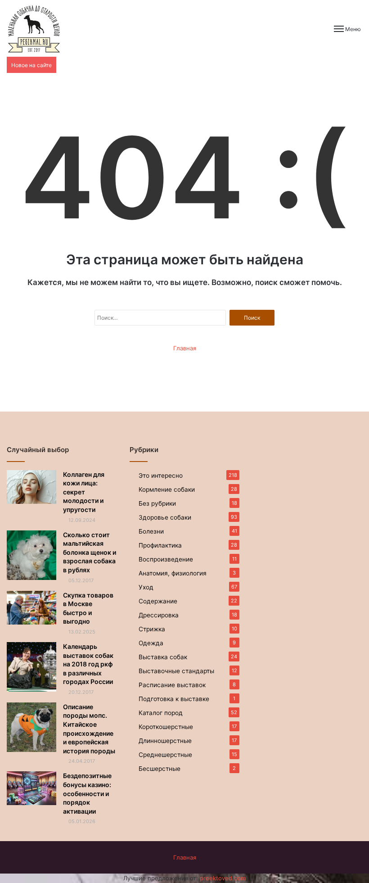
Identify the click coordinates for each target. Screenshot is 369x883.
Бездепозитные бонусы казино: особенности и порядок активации (87, 793)
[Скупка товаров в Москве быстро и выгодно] (31, 608)
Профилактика (160, 545)
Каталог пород (161, 712)
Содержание (158, 601)
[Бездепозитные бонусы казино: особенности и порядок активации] (31, 788)
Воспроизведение (166, 559)
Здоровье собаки (165, 517)
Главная (184, 348)
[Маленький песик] (33, 29)
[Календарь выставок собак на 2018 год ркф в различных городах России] (31, 667)
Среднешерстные (165, 754)
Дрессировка (159, 615)
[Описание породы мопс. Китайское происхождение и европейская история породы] (31, 727)
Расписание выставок (172, 684)
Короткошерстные (166, 726)
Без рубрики (157, 503)
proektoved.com (223, 878)
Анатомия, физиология (173, 573)
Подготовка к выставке (174, 698)
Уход (146, 587)
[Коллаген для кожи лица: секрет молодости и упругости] (31, 487)
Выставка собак (163, 657)
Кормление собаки (167, 489)
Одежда (151, 643)
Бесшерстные (159, 768)
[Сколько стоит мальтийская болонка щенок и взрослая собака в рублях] (31, 555)
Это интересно (161, 475)
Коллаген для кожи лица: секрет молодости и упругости (83, 492)
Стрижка (152, 629)
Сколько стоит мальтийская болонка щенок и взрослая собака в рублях (89, 552)
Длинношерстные (165, 740)
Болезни (151, 531)
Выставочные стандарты (176, 671)
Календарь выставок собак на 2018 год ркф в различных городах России (88, 664)
